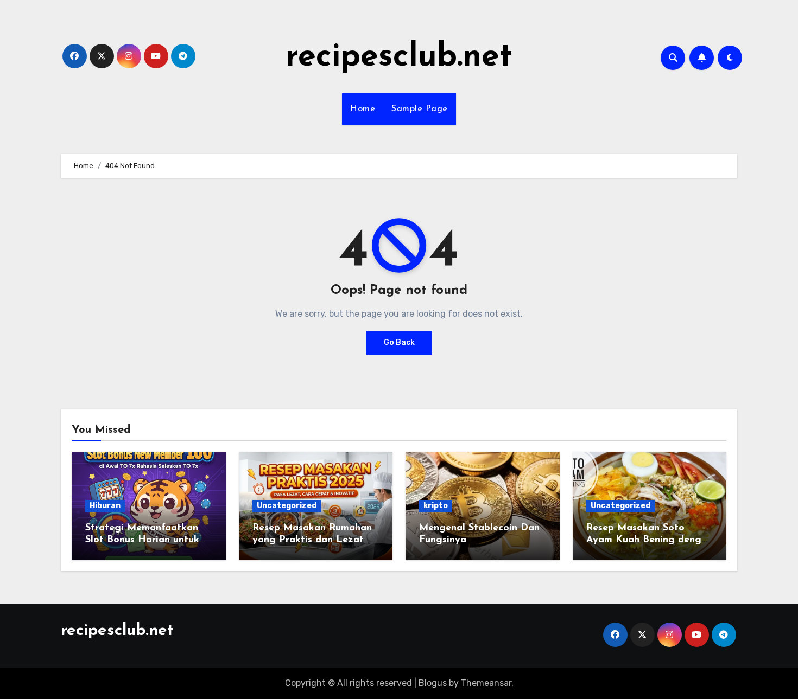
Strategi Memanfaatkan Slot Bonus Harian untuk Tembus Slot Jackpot (142, 539)
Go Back (399, 342)
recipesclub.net (399, 57)
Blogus (433, 683)
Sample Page (419, 109)
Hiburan (105, 505)
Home (362, 109)
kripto (435, 505)
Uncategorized (286, 505)
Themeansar (486, 683)
